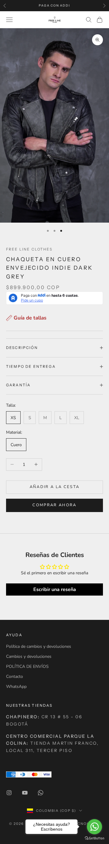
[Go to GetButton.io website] (94, 838)
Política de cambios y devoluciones (38, 646)
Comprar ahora (54, 505)
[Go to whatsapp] (94, 826)
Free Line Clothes (29, 249)
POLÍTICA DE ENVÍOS (27, 666)
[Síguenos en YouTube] (25, 793)
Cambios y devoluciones (28, 656)
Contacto (14, 676)
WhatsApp (16, 686)
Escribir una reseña (54, 589)
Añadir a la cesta (55, 487)
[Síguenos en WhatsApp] (41, 793)
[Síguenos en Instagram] (9, 793)
